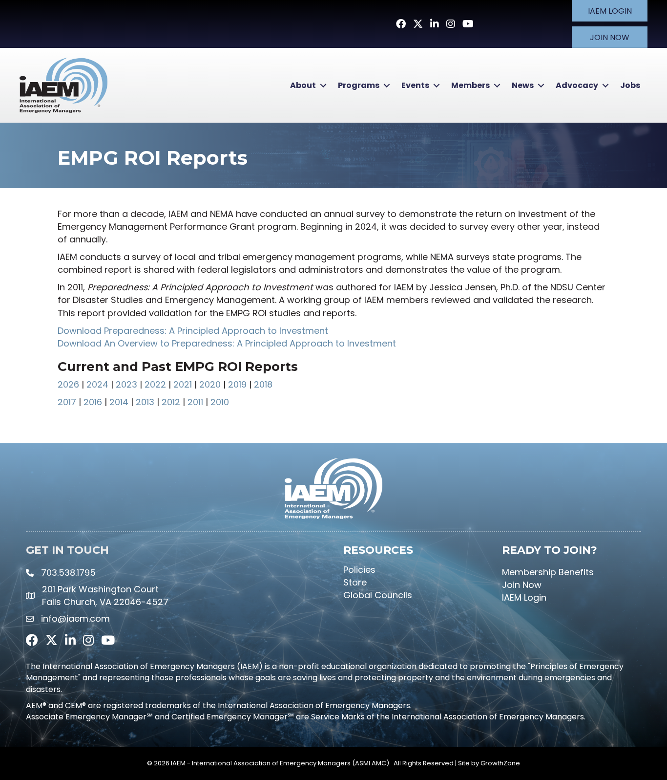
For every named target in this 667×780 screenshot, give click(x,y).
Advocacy (577, 85)
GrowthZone (500, 763)
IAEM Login (524, 597)
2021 (182, 384)
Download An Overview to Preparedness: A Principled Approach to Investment (227, 343)
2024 (97, 384)
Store (355, 582)
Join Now (522, 585)
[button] (609, 11)
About (303, 85)
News (523, 85)
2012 (171, 402)
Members (470, 85)
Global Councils (377, 595)
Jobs (630, 85)
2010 (218, 402)
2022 (155, 384)
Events (415, 85)
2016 (92, 402)
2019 (237, 384)
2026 (68, 384)
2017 (67, 402)
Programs (358, 85)
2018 (263, 384)
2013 (145, 402)
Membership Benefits (548, 572)
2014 (118, 402)
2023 (126, 384)
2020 (210, 384)
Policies (359, 569)
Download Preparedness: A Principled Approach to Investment (193, 331)
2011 (195, 402)
